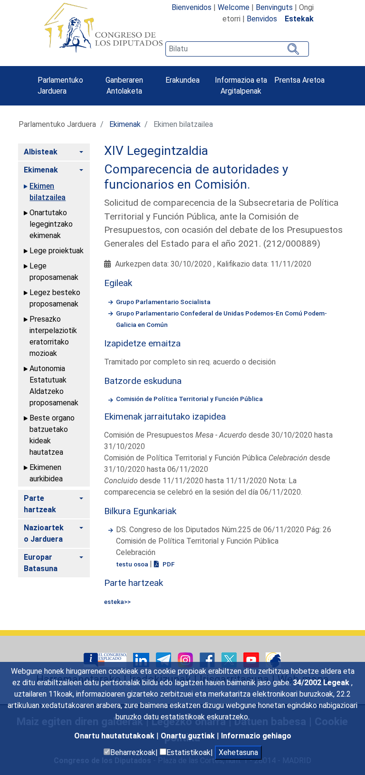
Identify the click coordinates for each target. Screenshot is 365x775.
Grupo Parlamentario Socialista (163, 302)
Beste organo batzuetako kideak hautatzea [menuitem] (52, 435)
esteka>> (117, 601)
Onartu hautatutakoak (115, 735)
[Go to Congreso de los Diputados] (103, 27)
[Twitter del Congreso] (230, 659)
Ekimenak (125, 124)
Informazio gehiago (256, 735)
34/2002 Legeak (322, 682)
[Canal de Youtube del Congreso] (252, 659)
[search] (237, 49)
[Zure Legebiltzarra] (106, 659)
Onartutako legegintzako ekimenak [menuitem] (51, 224)
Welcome (234, 7)
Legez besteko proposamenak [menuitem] (54, 298)
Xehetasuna (238, 752)
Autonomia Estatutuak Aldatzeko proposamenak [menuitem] (53, 385)
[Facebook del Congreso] (208, 659)
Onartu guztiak (189, 735)
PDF (167, 564)
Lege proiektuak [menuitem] (56, 250)
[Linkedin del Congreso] (142, 659)
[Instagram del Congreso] (186, 659)
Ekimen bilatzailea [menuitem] (47, 192)
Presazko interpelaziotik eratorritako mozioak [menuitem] (53, 336)
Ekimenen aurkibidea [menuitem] (46, 473)
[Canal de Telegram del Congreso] (164, 659)
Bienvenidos (191, 7)
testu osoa (133, 564)
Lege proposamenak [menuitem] (53, 271)
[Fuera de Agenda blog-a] (273, 659)
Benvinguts (274, 7)
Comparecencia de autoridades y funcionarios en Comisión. (196, 176)
